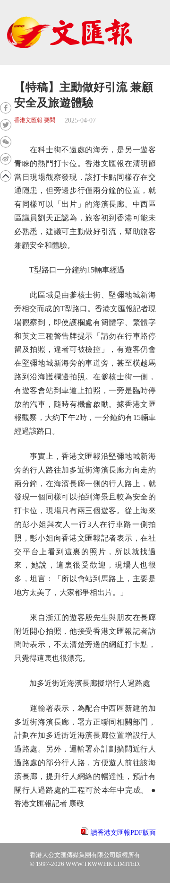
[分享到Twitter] (5, 125)
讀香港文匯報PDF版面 (123, 832)
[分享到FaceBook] (5, 108)
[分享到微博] (5, 159)
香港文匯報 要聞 (34, 120)
